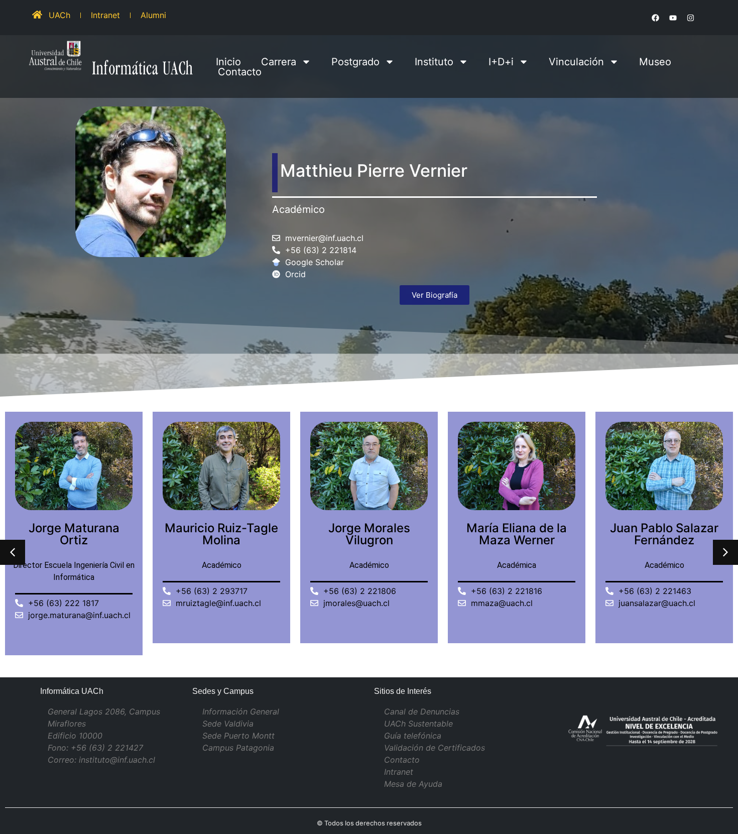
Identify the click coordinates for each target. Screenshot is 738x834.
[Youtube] (672, 17)
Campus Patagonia (238, 748)
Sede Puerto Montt (238, 736)
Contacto (240, 72)
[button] (725, 552)
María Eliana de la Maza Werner (516, 534)
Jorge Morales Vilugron (369, 534)
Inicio (228, 62)
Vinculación (576, 62)
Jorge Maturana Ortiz (74, 534)
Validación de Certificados (434, 748)
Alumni (153, 15)
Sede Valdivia (228, 724)
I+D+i (501, 62)
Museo (655, 62)
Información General (240, 711)
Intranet (105, 15)
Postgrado (355, 62)
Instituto (434, 62)
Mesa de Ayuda (413, 784)
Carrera (278, 62)
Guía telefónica (412, 736)
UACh (59, 15)
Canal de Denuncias (421, 711)
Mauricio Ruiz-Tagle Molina (221, 534)
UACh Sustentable (418, 724)
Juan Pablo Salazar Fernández (664, 534)
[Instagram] (690, 17)
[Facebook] (655, 17)
